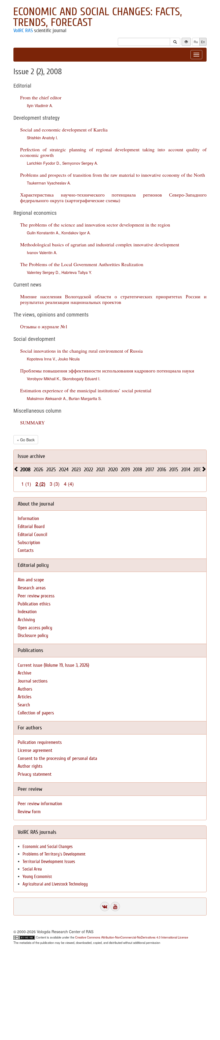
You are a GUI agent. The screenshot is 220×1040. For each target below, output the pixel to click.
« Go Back (26, 439)
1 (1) (26, 483)
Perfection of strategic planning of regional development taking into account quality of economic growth (113, 152)
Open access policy (35, 628)
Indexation (27, 612)
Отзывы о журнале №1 (44, 326)
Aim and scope (31, 580)
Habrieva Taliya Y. (76, 272)
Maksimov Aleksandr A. (47, 398)
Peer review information (40, 804)
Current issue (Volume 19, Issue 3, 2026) (53, 665)
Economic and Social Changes (48, 846)
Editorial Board (31, 526)
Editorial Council (32, 534)
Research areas (32, 588)
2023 (76, 469)
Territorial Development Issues (49, 861)
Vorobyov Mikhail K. (43, 378)
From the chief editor (40, 97)
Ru (196, 41)
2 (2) (40, 483)
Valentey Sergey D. (43, 272)
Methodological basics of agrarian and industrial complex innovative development (99, 244)
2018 (137, 469)
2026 (38, 469)
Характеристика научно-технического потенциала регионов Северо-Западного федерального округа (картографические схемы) (113, 197)
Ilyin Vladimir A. (40, 105)
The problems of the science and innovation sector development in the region (95, 224)
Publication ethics (34, 604)
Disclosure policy (33, 635)
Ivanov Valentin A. (42, 252)
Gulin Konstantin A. (43, 232)
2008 (25, 469)
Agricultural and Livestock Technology (55, 884)
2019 (125, 469)
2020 (113, 469)
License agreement (35, 750)
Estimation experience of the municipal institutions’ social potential (85, 390)
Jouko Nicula (69, 358)
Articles (24, 697)
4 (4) (69, 483)
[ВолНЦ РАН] (104, 906)
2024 (63, 469)
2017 (149, 469)
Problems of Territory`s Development (54, 854)
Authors (25, 689)
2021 (100, 469)
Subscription (29, 542)
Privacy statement (35, 774)
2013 (197, 469)
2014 (185, 469)
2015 (173, 469)
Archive (24, 673)
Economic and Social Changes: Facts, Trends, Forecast (97, 17)
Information (28, 518)
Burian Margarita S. (85, 398)
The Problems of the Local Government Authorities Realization (81, 264)
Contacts (26, 550)
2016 (161, 469)
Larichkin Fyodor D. (43, 163)
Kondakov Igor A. (76, 232)
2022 (88, 469)
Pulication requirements (40, 742)
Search (24, 705)
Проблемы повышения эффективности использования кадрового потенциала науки (107, 370)
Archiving (26, 620)
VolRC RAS (23, 30)
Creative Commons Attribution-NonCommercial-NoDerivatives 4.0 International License (131, 937)
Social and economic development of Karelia (64, 129)
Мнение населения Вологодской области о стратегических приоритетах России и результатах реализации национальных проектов (113, 299)
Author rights (30, 766)
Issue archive (31, 456)
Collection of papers (36, 713)
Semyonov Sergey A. (80, 163)
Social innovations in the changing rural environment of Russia (81, 351)
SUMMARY (32, 422)
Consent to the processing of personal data (57, 758)
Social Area (32, 869)
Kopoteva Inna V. (41, 358)
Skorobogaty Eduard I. (81, 378)
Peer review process (36, 596)
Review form (29, 812)
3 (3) (55, 483)
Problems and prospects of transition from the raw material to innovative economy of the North (112, 175)
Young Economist (37, 876)
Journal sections (32, 681)
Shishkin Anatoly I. (42, 137)
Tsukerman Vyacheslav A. (49, 183)
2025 (51, 469)
